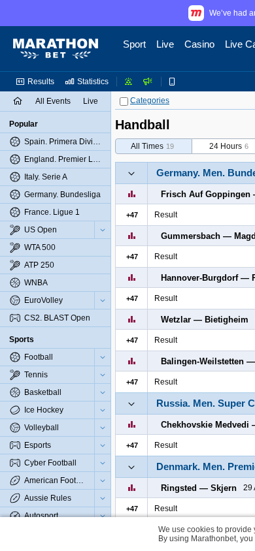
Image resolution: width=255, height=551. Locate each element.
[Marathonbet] (55, 49)
